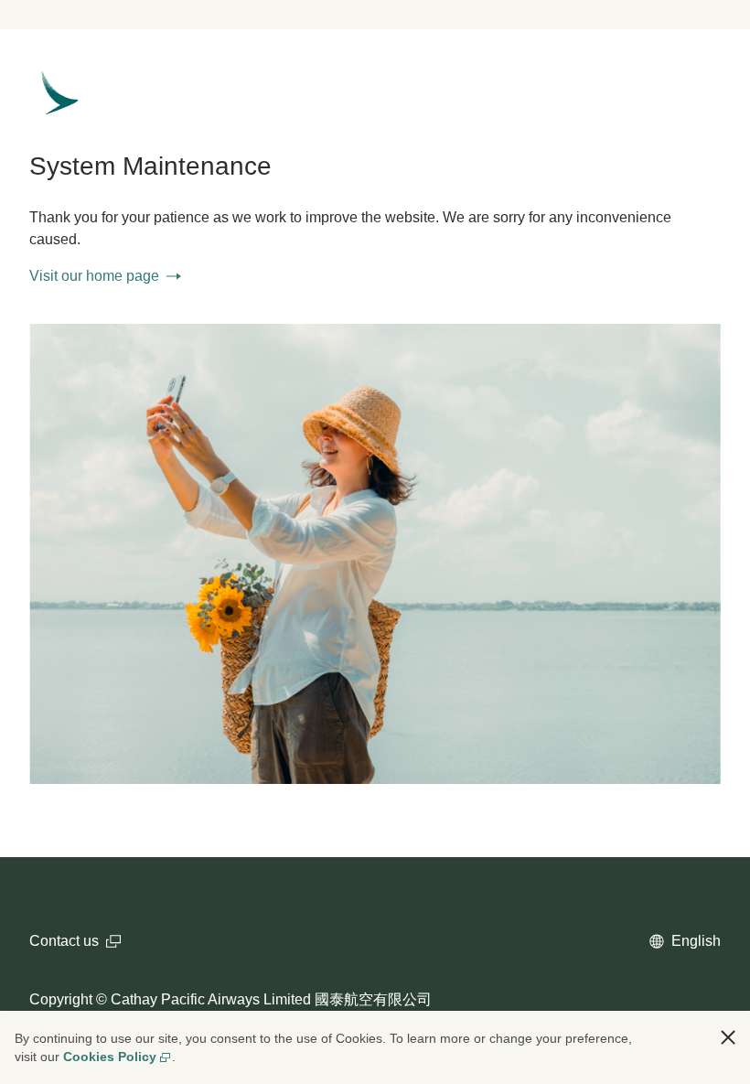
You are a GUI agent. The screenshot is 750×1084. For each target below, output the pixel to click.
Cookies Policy (109, 1056)
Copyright (60, 999)
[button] (728, 1037)
